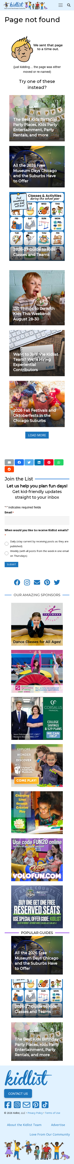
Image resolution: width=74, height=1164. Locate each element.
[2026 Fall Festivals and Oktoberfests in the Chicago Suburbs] (37, 383)
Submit (11, 564)
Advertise (58, 1125)
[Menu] (60, 5)
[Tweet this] (29, 462)
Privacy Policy (35, 1112)
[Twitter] (57, 582)
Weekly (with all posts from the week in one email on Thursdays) (39, 553)
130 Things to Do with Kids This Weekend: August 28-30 (34, 313)
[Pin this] (49, 462)
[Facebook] (17, 582)
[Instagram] (27, 582)
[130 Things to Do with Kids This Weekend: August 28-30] (37, 272)
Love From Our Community (50, 1134)
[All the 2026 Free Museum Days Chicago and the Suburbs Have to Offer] (37, 148)
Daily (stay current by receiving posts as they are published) (39, 544)
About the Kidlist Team (24, 1125)
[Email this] (9, 462)
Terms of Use (52, 1112)
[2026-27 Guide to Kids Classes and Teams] (37, 194)
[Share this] (19, 462)
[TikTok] (45, 1104)
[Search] (69, 5)
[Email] (37, 582)
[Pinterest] (47, 582)
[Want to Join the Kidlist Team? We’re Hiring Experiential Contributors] (37, 332)
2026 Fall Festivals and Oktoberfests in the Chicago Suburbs (34, 415)
